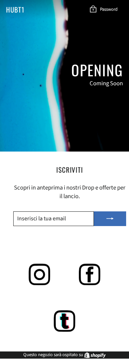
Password (109, 9)
